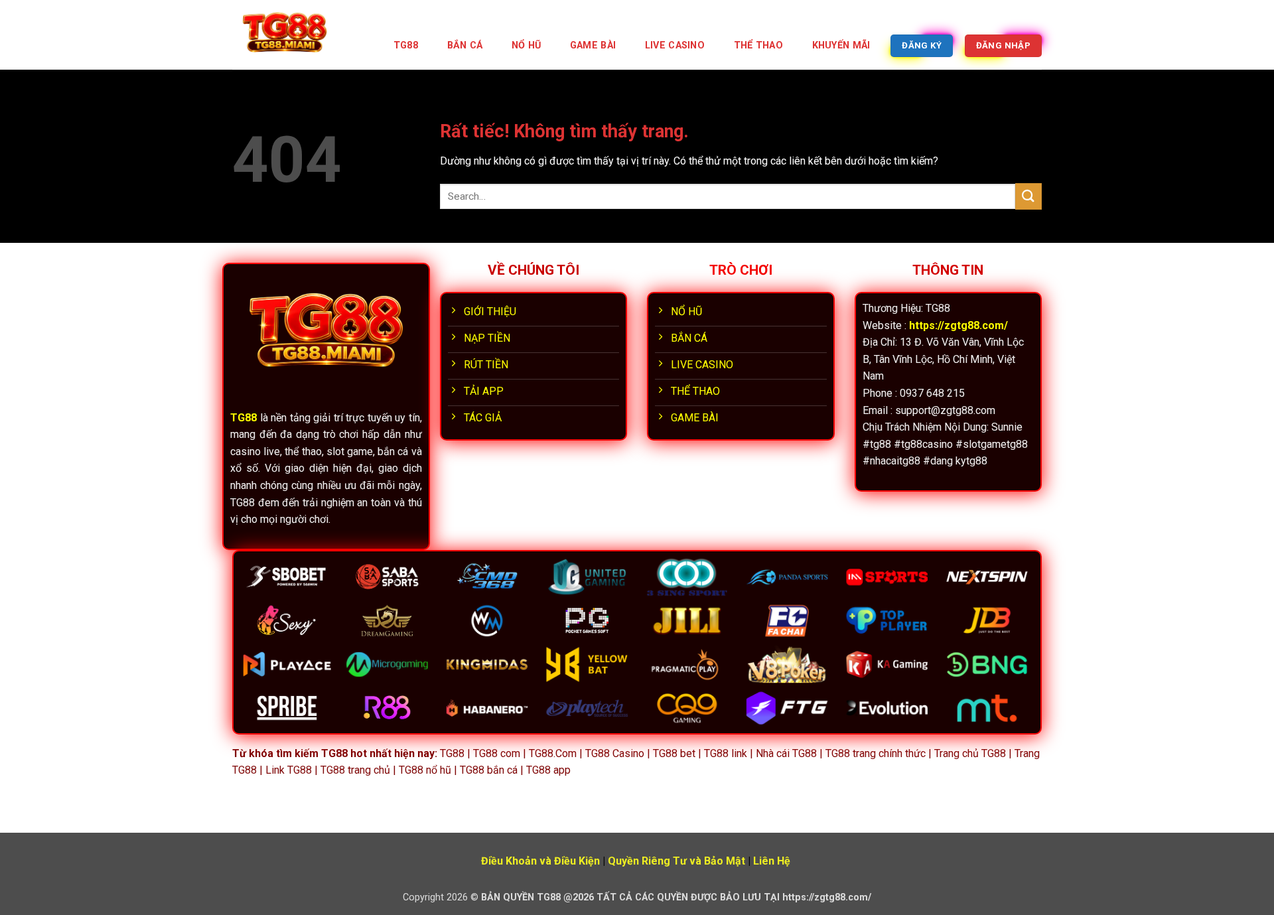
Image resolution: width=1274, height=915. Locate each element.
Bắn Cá (465, 45)
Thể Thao (758, 45)
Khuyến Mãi (841, 45)
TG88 (405, 45)
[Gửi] (1028, 196)
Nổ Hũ (526, 45)
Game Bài (593, 45)
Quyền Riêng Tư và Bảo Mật (676, 861)
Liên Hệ (771, 861)
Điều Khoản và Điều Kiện (540, 861)
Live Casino (675, 45)
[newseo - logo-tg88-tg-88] (298, 35)
